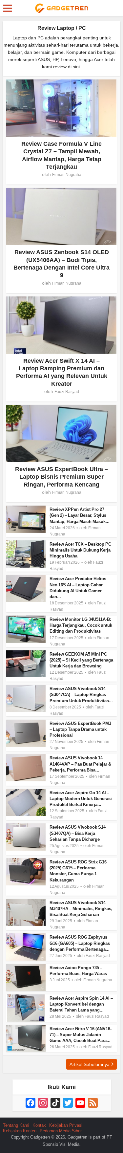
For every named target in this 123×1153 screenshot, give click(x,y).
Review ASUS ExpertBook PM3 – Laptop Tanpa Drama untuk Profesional (80, 729)
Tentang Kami (16, 1125)
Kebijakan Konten (19, 1130)
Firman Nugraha (66, 174)
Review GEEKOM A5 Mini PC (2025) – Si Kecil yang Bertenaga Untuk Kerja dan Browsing (81, 660)
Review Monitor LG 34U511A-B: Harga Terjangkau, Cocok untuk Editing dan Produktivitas (81, 625)
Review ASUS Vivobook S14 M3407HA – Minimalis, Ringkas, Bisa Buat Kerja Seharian (81, 908)
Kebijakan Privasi (65, 1125)
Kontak (39, 1125)
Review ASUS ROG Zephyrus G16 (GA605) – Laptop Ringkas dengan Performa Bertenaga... (80, 943)
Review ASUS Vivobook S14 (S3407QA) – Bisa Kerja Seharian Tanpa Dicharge (78, 833)
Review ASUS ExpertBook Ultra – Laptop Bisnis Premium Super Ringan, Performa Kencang (61, 477)
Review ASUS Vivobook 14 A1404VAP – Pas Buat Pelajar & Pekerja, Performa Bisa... (80, 763)
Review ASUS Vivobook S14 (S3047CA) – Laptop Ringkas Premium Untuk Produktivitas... (81, 694)
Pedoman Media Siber (61, 1130)
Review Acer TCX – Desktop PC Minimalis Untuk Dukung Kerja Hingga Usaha (80, 550)
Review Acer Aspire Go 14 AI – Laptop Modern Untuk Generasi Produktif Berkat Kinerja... (81, 798)
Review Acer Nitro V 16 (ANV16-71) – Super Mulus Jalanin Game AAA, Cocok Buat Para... (81, 1034)
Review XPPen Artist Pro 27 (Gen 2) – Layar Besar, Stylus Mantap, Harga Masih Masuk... (80, 515)
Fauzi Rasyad (66, 391)
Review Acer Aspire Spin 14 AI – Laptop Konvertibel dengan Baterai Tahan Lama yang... (81, 1004)
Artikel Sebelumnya (90, 1064)
